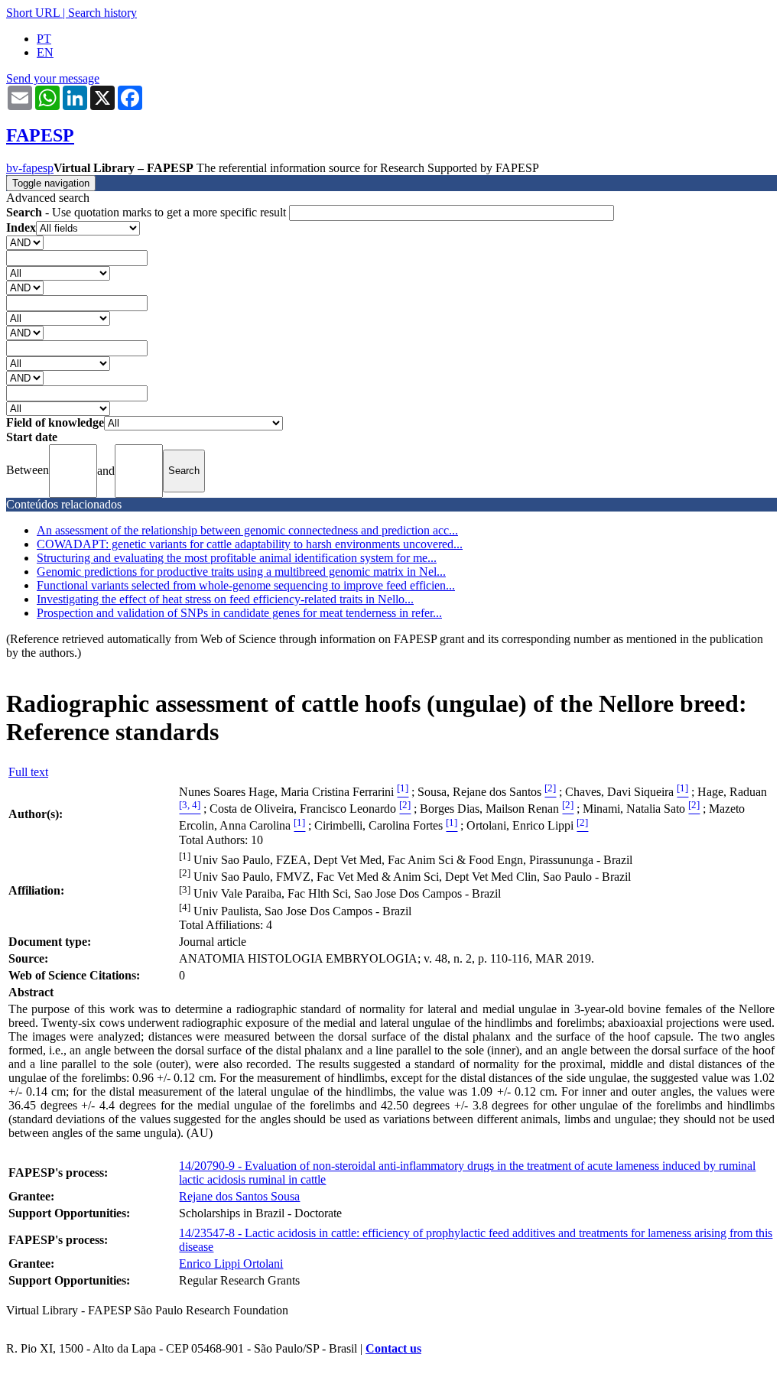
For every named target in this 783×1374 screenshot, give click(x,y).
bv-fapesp (30, 167)
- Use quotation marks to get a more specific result (147, 212)
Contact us (393, 1348)
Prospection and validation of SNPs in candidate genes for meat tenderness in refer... (239, 612)
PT (44, 38)
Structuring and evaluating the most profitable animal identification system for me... (237, 557)
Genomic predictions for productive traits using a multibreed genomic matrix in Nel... (241, 571)
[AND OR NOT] (25, 241)
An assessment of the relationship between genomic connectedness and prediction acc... (247, 530)
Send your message (52, 78)
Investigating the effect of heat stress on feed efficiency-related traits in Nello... (225, 599)
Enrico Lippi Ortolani (231, 1263)
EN (45, 52)
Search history (102, 12)
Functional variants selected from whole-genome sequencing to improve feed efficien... (246, 585)
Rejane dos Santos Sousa (239, 1196)
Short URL (33, 12)
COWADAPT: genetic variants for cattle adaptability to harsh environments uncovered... (250, 544)
